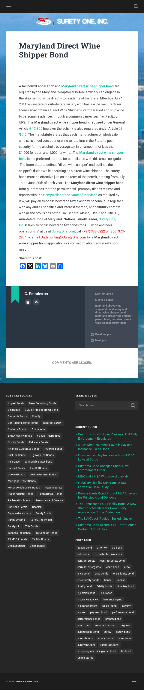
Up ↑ (135, 681)
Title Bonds (31, 526)
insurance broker (87, 605)
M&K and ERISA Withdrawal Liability (103, 476)
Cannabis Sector (17, 416)
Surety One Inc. (17, 519)
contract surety (86, 560)
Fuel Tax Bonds (17, 455)
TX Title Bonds (40, 539)
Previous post (103, 334)
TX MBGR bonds (17, 539)
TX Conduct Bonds (46, 532)
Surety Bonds (43, 513)
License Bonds (104, 299)
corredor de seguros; (89, 567)
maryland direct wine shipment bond (108, 307)
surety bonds (85, 638)
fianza (108, 580)
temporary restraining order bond (96, 651)
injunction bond (86, 592)
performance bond (123, 612)
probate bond (113, 618)
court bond (112, 567)
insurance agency (87, 599)
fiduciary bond (125, 586)
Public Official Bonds (50, 493)
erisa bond (83, 573)
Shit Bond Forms (17, 506)
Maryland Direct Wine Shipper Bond (59, 50)
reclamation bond (105, 625)
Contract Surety (52, 422)
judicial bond (109, 605)
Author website (36, 302)
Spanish (37, 506)
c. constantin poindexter (108, 554)
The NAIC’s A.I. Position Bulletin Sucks (105, 518)
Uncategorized (16, 545)
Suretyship (14, 526)
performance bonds (88, 618)
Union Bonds (37, 545)
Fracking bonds (53, 448)
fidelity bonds (104, 586)
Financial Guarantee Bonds (23, 448)
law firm (126, 605)
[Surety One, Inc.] (72, 22)
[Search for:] (106, 405)
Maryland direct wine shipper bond (87, 86)
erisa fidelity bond (123, 573)
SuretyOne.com (63, 231)
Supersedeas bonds (19, 513)
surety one (124, 638)
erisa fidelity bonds (88, 580)
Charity (36, 416)
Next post (101, 340)
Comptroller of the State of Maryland (70, 195)
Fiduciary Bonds (38, 442)
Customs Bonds (17, 429)
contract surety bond (112, 560)
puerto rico (83, 625)
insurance (106, 592)
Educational (38, 429)
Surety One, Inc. (27, 681)
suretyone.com (86, 644)
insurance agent (112, 599)
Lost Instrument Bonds (43, 474)
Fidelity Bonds (16, 442)
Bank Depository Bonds (42, 403)
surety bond (123, 631)
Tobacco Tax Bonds (19, 532)
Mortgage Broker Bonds (22, 481)
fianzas (121, 580)
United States (85, 657)
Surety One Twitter (41, 519)
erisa (127, 567)
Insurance (14, 461)
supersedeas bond (88, 631)
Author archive (28, 302)
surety (107, 631)
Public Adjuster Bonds (20, 493)
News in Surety (53, 487)
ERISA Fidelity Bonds (20, 435)
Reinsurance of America (49, 500)
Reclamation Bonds (19, 500)
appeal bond (84, 547)
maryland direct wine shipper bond (111, 310)
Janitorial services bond (38, 461)
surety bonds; (105, 638)
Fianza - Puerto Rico (48, 435)
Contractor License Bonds (23, 422)
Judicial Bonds (16, 468)
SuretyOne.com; (109, 644)
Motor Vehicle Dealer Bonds (24, 487)
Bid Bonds (14, 409)
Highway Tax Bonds (42, 455)
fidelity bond (84, 586)
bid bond (117, 547)
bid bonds (83, 554)
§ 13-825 (35, 128)
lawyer (81, 612)
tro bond (126, 651)
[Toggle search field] (136, 6)
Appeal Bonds (16, 403)
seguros (125, 625)
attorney (102, 547)
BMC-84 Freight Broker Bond (41, 409)
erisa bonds (101, 573)
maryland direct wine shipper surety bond (113, 321)
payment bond (98, 612)
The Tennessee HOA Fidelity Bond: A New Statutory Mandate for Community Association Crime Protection (107, 508)
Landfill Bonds (38, 468)
